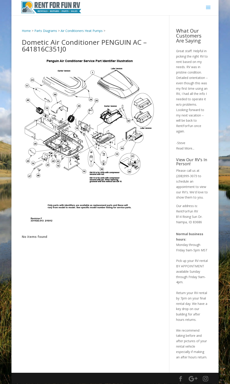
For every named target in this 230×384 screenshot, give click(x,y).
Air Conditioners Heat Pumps (82, 31)
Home (26, 31)
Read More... (185, 148)
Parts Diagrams (45, 31)
